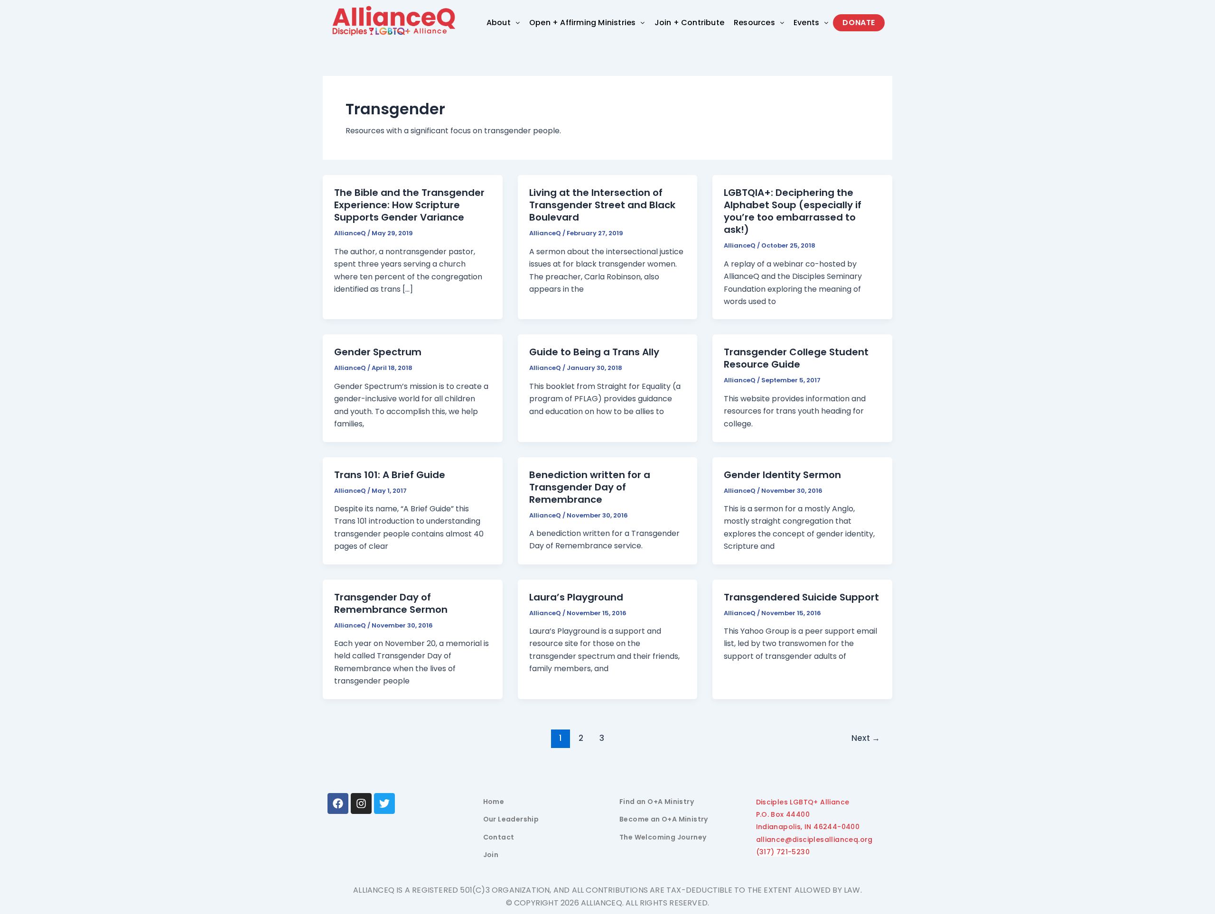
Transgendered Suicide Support (801, 597)
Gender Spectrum (377, 352)
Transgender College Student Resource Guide (796, 358)
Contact (498, 837)
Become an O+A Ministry (663, 819)
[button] (503, 23)
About (498, 22)
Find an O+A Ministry (656, 801)
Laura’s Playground (576, 597)
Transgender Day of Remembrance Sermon (391, 603)
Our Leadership (511, 819)
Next (865, 738)
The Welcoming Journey (662, 837)
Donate (858, 22)
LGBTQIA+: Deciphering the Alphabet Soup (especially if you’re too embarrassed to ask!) (792, 211)
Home (494, 801)
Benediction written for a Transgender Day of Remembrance (589, 487)
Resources (754, 22)
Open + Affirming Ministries (582, 22)
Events (806, 22)
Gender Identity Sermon (782, 474)
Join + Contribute (689, 22)
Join (491, 854)
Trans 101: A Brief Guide (389, 474)
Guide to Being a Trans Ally (594, 352)
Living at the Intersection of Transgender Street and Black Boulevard (602, 205)
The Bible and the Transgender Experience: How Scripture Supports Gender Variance (409, 205)
